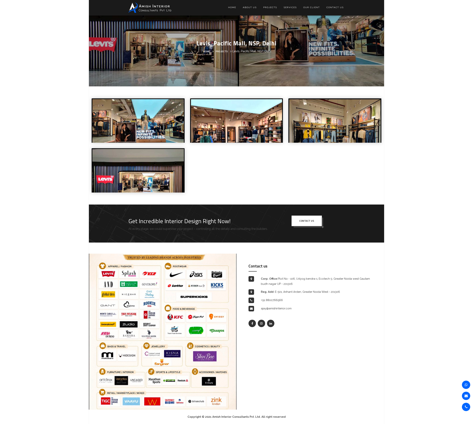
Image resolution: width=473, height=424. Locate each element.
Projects (270, 7)
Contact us (335, 7)
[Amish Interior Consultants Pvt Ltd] (150, 7)
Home (232, 7)
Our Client (311, 7)
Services (290, 7)
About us (250, 7)
